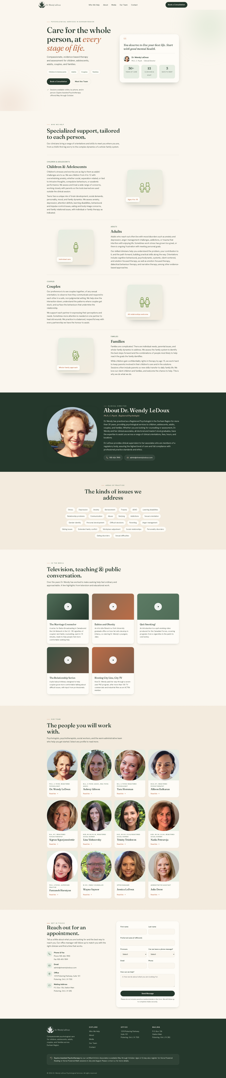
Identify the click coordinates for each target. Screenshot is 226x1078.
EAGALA (96, 1058)
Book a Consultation (176, 5)
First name (124, 927)
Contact (134, 5)
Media (113, 5)
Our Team (124, 5)
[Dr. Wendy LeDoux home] (50, 5)
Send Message (148, 993)
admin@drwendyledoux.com (141, 457)
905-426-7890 (114, 457)
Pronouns (123, 949)
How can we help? (127, 972)
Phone (150, 961)
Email (122, 961)
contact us (111, 1061)
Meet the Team (81, 81)
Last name (152, 927)
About (105, 5)
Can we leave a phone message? (160, 949)
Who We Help (94, 5)
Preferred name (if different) (131, 938)
